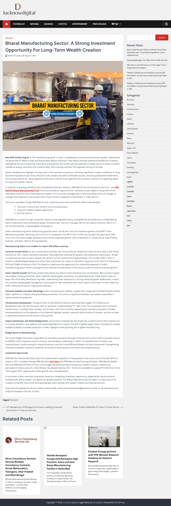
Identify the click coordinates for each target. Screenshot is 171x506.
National (34, 23)
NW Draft (130, 143)
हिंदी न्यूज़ (115, 23)
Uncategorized (132, 172)
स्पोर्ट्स (129, 220)
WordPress (120, 502)
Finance (130, 114)
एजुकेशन (130, 182)
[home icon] (6, 24)
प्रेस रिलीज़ (130, 201)
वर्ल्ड (128, 215)
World (129, 177)
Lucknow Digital (70, 502)
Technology (19, 23)
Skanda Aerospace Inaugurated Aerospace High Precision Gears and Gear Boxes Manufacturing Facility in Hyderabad (62, 462)
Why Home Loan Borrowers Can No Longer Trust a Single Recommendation (146, 66)
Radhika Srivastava (14, 55)
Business (48, 23)
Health (129, 118)
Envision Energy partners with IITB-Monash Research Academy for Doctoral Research (103, 456)
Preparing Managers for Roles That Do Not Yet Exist (147, 60)
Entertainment (79, 23)
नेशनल (129, 196)
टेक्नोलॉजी (130, 191)
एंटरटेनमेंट (130, 186)
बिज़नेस (129, 206)
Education (131, 104)
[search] (166, 24)
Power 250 (131, 148)
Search (162, 37)
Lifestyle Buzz (132, 128)
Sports (129, 157)
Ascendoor (97, 502)
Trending (130, 167)
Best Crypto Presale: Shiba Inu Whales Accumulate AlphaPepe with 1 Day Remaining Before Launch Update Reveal (146, 52)
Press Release (99, 23)
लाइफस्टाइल (131, 211)
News (129, 138)
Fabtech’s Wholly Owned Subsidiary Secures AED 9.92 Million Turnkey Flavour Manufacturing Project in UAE (147, 75)
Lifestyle (62, 23)
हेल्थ (128, 225)
